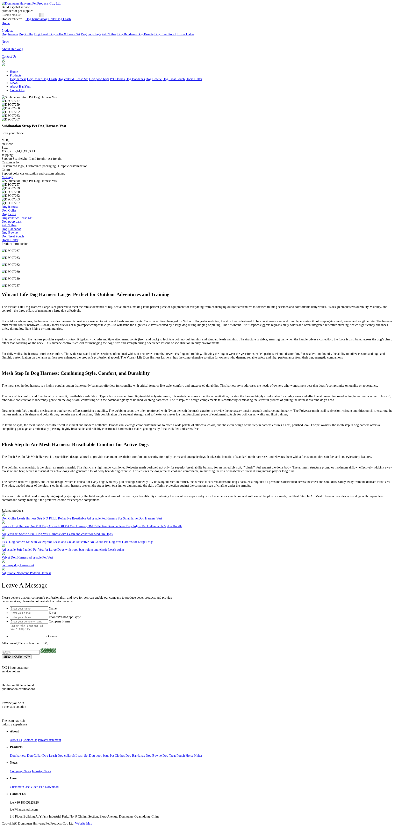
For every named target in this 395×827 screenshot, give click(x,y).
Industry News (41, 771)
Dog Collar (49, 19)
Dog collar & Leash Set (64, 34)
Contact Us (30, 740)
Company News (20, 771)
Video (34, 787)
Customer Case (20, 787)
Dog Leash (63, 19)
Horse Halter (185, 34)
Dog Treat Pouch (165, 34)
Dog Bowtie (145, 34)
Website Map (83, 823)
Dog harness (34, 19)
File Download (49, 787)
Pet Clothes (109, 34)
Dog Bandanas (127, 34)
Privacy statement (49, 740)
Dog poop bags (91, 34)
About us (16, 740)
